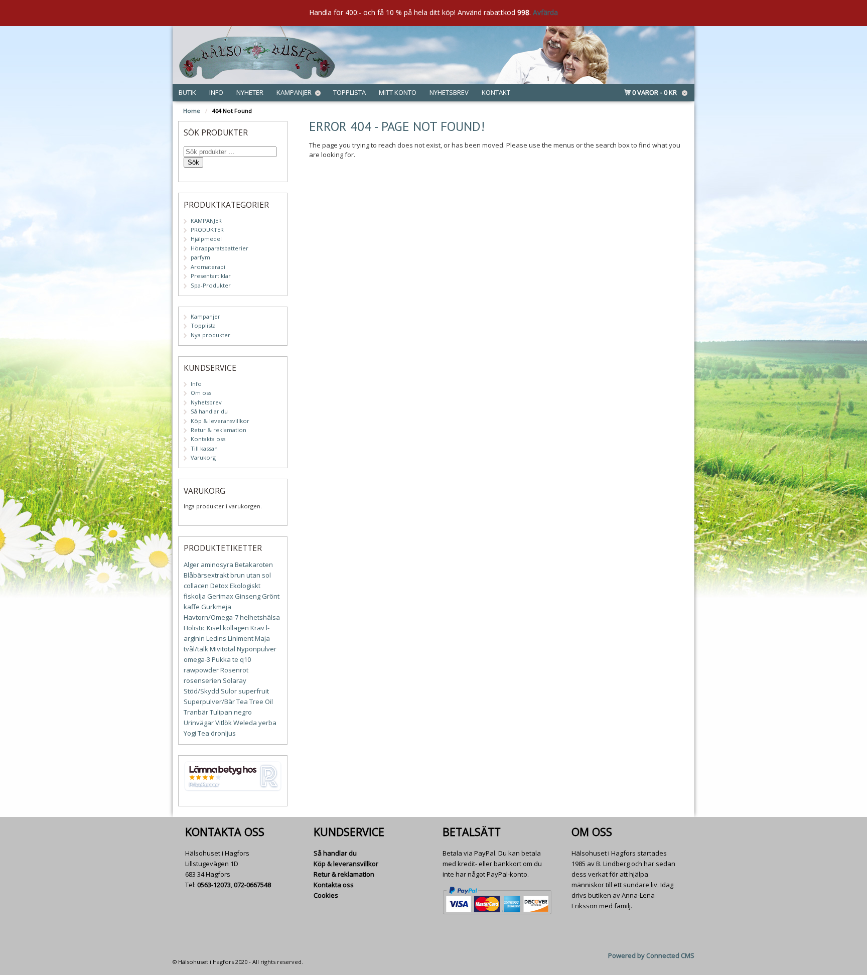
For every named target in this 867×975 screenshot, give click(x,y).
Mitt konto (397, 92)
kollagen (236, 627)
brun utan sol (250, 575)
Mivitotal (222, 648)
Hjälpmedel (206, 238)
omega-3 (197, 659)
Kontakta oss (208, 439)
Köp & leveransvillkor (220, 421)
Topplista (349, 92)
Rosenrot (234, 669)
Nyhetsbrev (449, 92)
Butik (187, 92)
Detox (219, 585)
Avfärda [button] (545, 12)
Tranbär (196, 712)
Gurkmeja (216, 606)
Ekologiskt (245, 585)
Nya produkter (210, 335)
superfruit (253, 690)
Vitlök (223, 722)
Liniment (240, 638)
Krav (257, 627)
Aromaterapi (208, 266)
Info (216, 92)
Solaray (234, 680)
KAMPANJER (206, 220)
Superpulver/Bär (209, 701)
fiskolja (195, 596)
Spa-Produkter (211, 285)
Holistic (194, 627)
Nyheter (249, 92)
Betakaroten (254, 564)
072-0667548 (252, 884)
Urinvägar (199, 722)
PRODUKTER (207, 229)
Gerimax (220, 596)
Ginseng (247, 596)
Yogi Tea (196, 733)
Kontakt (496, 92)
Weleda (245, 722)
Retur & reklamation (218, 430)
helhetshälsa (260, 617)
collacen (196, 585)
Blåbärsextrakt (206, 575)
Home (191, 110)
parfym (200, 257)
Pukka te (225, 659)
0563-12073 (214, 884)
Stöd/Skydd (201, 690)
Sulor (229, 690)
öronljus (223, 733)
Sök (193, 162)
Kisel (214, 627)
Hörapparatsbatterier (219, 248)
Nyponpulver (256, 648)
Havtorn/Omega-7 (211, 617)
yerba (267, 722)
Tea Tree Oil (254, 701)
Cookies (326, 895)
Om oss (201, 392)
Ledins (216, 638)
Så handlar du (209, 411)
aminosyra (217, 564)
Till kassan (204, 448)
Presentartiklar (211, 276)
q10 (245, 659)
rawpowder (201, 669)
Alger (191, 564)
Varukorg (203, 457)
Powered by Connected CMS (651, 955)
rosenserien (202, 680)
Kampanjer (294, 92)
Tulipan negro (231, 712)
